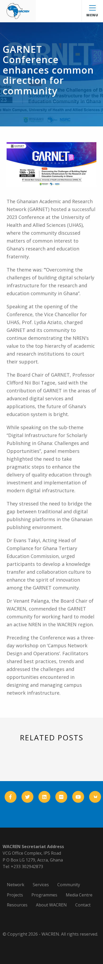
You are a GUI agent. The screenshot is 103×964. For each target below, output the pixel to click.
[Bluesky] (95, 797)
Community (68, 885)
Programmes (44, 895)
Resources (17, 905)
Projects (15, 895)
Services (41, 885)
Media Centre (79, 895)
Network (15, 885)
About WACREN (51, 905)
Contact (83, 905)
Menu (92, 15)
